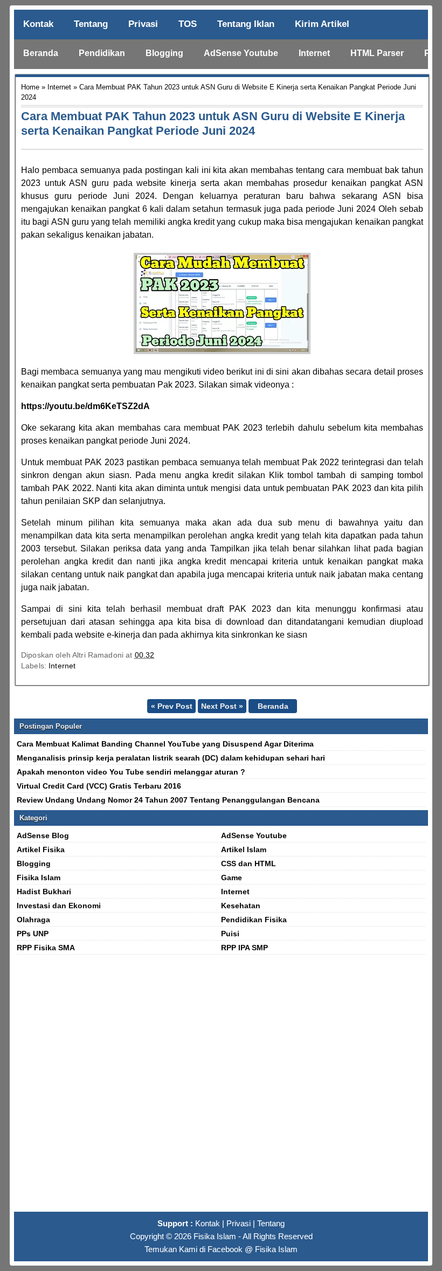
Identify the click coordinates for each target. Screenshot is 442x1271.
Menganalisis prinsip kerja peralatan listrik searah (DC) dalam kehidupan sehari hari (171, 758)
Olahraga (33, 919)
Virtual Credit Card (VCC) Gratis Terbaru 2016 (99, 786)
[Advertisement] (221, 1088)
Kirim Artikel (322, 24)
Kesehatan (240, 905)
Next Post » (222, 706)
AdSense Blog (43, 835)
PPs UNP (33, 933)
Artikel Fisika (41, 849)
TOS (187, 24)
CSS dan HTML (248, 863)
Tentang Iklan (245, 24)
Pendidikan (102, 53)
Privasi (143, 24)
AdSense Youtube (241, 53)
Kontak (38, 24)
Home (30, 87)
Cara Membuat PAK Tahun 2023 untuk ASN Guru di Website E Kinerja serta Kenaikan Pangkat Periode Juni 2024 (213, 123)
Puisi (230, 933)
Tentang (91, 24)
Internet (314, 53)
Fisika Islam (38, 877)
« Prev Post (171, 706)
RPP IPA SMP (244, 947)
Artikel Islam (243, 849)
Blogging (164, 53)
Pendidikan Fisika (254, 919)
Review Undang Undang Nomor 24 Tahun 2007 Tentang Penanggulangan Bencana (168, 800)
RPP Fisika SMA (46, 947)
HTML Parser (377, 53)
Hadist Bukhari (44, 891)
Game (231, 877)
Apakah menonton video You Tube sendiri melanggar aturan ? (131, 772)
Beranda (40, 53)
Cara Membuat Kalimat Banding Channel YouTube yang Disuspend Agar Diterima (165, 744)
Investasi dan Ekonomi (59, 905)
